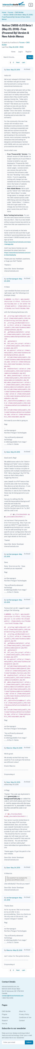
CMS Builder (19, 12)
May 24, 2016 (17, 748)
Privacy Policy (24, 1014)
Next (18, 62)
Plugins (4, 1014)
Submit (29, 1042)
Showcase (5, 1017)
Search (30, 57)
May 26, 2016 (13, 47)
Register (29, 52)
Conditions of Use (25, 1017)
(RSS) (21, 47)
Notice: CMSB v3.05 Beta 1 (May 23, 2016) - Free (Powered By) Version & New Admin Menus (17, 17)
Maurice (9, 748)
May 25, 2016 (17, 950)
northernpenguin (12, 279)
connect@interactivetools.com (12, 996)
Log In (20, 52)
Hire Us (4, 1023)
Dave (8, 70)
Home (4, 12)
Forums (10, 12)
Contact (22, 1020)
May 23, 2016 (15, 70)
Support (5, 1020)
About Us (22, 1011)
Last (23, 62)
